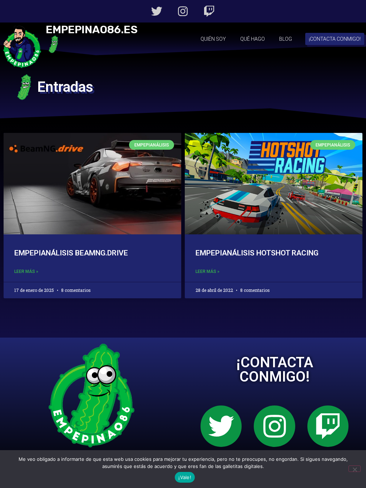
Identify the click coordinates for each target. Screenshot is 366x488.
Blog (285, 39)
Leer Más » (26, 271)
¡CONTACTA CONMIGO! (274, 369)
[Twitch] (209, 11)
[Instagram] (183, 11)
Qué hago (252, 39)
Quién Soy (213, 39)
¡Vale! (184, 477)
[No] (354, 468)
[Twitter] (156, 11)
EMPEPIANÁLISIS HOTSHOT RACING (257, 253)
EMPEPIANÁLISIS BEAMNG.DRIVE (71, 253)
